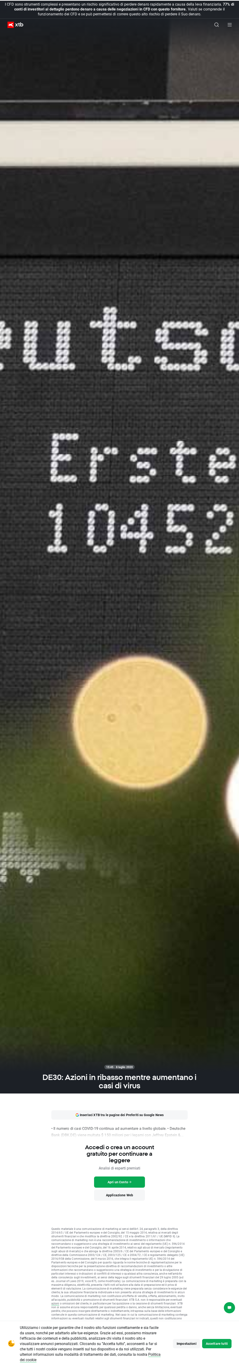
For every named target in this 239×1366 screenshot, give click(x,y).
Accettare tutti (217, 1343)
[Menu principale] (229, 24)
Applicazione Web (119, 1195)
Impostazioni (187, 1343)
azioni (55, 1303)
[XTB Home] (13, 25)
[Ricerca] (216, 24)
